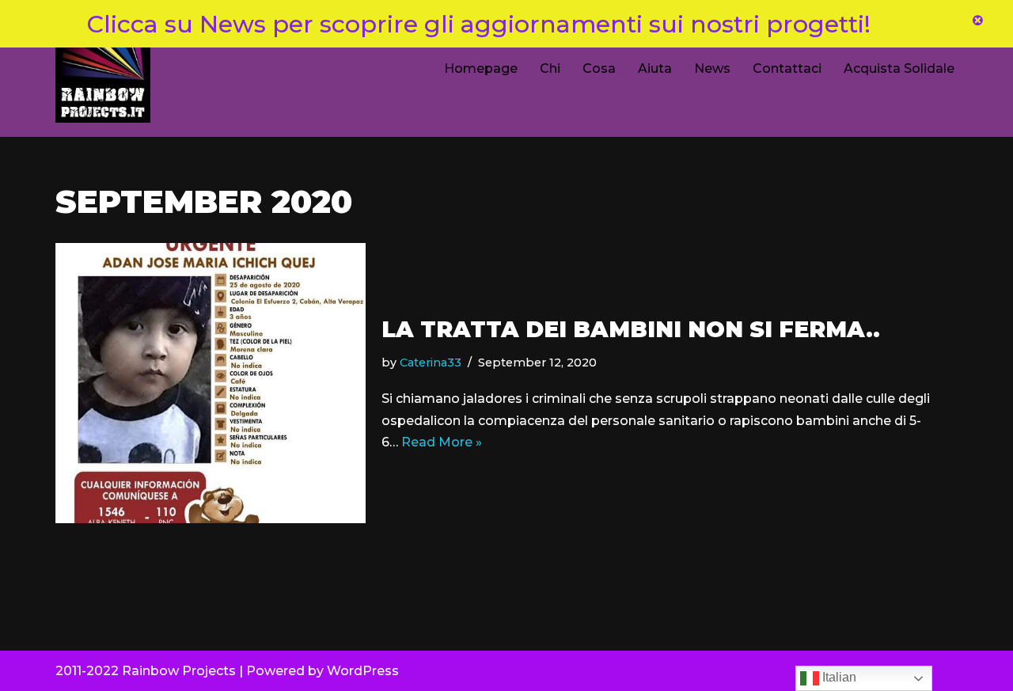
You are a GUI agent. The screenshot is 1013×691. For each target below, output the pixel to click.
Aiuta (655, 68)
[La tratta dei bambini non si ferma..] (210, 383)
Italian (837, 677)
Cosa (599, 68)
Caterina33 (430, 362)
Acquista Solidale (899, 68)
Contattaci (787, 68)
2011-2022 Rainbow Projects (145, 670)
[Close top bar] (977, 23)
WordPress (363, 670)
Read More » (441, 442)
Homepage (481, 68)
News (712, 68)
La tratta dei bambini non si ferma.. (630, 329)
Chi (550, 68)
